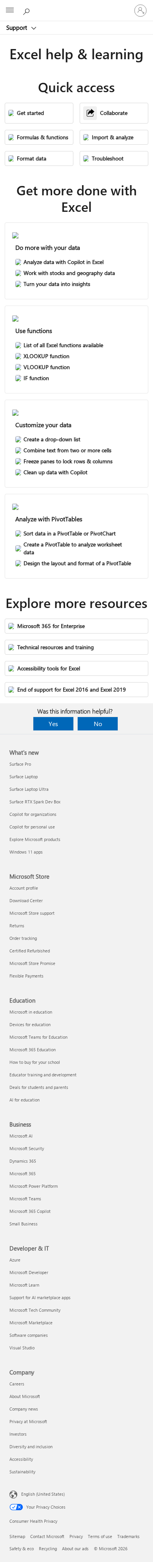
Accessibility (21, 1459)
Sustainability (22, 1472)
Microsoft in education (30, 1012)
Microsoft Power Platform (33, 1186)
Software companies (28, 1335)
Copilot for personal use (32, 827)
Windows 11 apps (26, 852)
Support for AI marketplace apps (40, 1297)
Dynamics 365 (22, 1161)
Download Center (26, 900)
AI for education (24, 1100)
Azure (14, 1260)
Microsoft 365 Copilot (30, 1211)
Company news (23, 1409)
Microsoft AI (21, 1136)
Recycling (48, 1548)
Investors (18, 1434)
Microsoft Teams (25, 1199)
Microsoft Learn (24, 1285)
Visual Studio (22, 1348)
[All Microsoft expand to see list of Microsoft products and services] (9, 10)
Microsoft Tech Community (34, 1310)
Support (17, 27)
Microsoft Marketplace (31, 1322)
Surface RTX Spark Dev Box (34, 802)
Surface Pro (20, 764)
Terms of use (100, 1536)
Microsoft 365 (22, 1173)
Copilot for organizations (32, 814)
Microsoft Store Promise (32, 963)
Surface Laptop (23, 776)
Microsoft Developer (28, 1272)
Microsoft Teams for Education (38, 1037)
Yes (53, 723)
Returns (16, 925)
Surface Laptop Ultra (29, 789)
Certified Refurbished (29, 951)
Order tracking (23, 938)
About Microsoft (24, 1396)
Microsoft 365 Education (32, 1049)
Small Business (23, 1224)
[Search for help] (27, 10)
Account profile (23, 888)
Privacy (76, 1536)
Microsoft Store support (32, 913)
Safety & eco (21, 1548)
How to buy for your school (34, 1062)
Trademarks (128, 1536)
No (98, 723)
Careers (16, 1384)
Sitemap (17, 1536)
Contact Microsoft (47, 1536)
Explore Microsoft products (34, 839)
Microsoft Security (26, 1148)
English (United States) (43, 1494)
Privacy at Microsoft (28, 1421)
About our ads (75, 1548)
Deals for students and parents (38, 1087)
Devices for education (30, 1024)
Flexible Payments (26, 976)
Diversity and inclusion (31, 1446)
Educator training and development (42, 1075)
